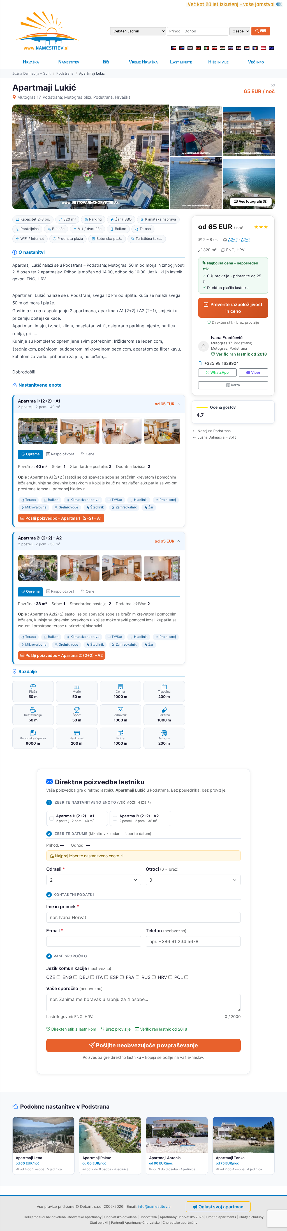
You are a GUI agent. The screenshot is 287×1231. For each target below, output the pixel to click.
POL (179, 977)
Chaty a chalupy (251, 1217)
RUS (147, 977)
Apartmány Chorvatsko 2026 (181, 1217)
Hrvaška (31, 62)
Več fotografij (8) (253, 201)
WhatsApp (219, 372)
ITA (100, 977)
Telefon (166, 930)
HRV (163, 977)
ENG (68, 977)
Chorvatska (148, 1217)
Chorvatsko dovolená (120, 1217)
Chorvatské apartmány (180, 1223)
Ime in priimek (62, 906)
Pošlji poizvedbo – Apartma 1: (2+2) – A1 (64, 518)
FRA (131, 977)
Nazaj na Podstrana (214, 431)
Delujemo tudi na (37, 1217)
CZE (51, 977)
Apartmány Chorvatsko (142, 1223)
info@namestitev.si (154, 1206)
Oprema (33, 454)
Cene (90, 454)
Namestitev (68, 62)
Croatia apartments (221, 1217)
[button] (233, 412)
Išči (262, 31)
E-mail (54, 930)
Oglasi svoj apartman (221, 1206)
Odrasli (55, 869)
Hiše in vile (218, 62)
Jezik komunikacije (78, 968)
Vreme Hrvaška (143, 62)
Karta (235, 385)
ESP (115, 977)
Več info (256, 62)
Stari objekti (99, 1223)
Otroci (162, 869)
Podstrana (64, 73)
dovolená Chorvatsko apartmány (76, 1217)
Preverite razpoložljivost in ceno (236, 308)
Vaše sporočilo (74, 988)
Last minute (181, 62)
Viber (255, 372)
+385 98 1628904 (221, 363)
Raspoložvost (62, 454)
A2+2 (233, 239)
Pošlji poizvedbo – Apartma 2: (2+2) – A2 (64, 655)
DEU (84, 977)
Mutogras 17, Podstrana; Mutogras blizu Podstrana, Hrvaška (74, 97)
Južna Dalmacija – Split (31, 73)
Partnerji (117, 1223)
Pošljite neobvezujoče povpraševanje (147, 1045)
